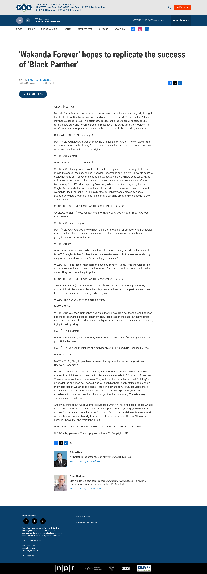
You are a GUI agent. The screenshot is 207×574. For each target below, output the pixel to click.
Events (67, 29)
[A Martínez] (60, 459)
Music (31, 29)
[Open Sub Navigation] (24, 29)
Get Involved (85, 29)
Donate (183, 7)
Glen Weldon (45, 80)
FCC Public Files (83, 516)
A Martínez (33, 80)
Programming (49, 29)
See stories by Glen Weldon (86, 488)
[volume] (28, 20)
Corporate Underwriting (86, 523)
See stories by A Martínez (85, 461)
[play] (19, 20)
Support (103, 29)
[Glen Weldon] (60, 483)
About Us (119, 29)
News (19, 29)
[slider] (32, 20)
